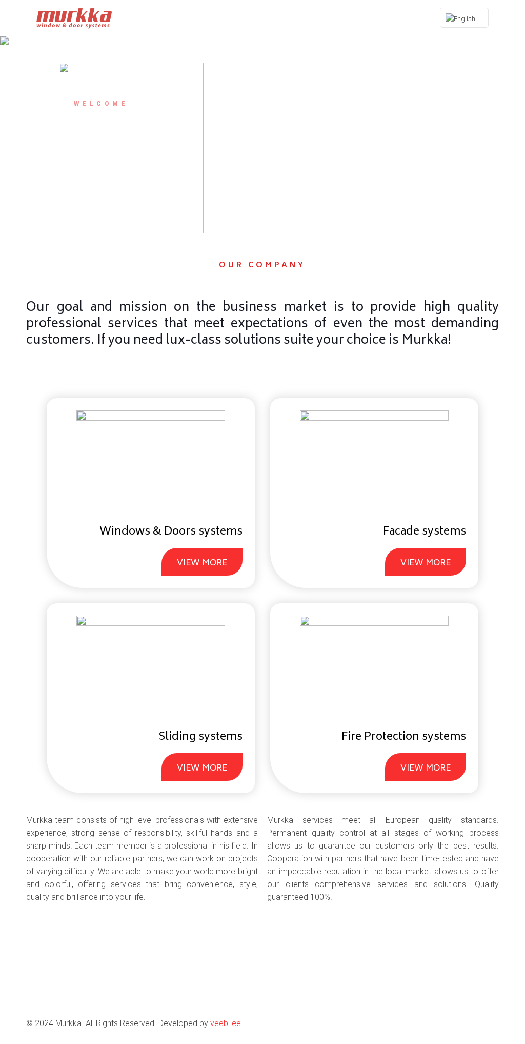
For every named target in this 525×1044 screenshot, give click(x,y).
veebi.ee (225, 1023)
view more (202, 563)
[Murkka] (74, 18)
